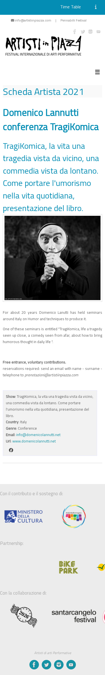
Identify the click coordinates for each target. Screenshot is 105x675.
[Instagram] (90, 31)
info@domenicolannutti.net (38, 434)
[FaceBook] (75, 31)
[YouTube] (98, 31)
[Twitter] (83, 31)
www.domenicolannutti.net (34, 441)
